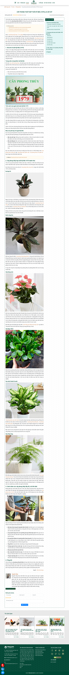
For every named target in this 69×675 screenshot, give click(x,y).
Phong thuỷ (18, 7)
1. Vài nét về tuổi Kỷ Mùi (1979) (52, 22)
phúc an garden (53, 662)
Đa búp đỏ (49, 35)
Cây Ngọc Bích (50, 41)
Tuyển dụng (41, 3)
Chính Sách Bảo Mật (38, 651)
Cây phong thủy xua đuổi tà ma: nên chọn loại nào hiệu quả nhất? (20, 27)
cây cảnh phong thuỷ (14, 63)
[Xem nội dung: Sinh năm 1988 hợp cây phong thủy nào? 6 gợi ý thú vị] (57, 622)
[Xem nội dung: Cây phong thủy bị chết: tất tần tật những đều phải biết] (27, 622)
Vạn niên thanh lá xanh (51, 42)
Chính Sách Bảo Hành (39, 655)
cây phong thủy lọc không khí (19, 206)
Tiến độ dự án (22, 3)
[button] (33, 641)
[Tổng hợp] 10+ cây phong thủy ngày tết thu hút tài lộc (18, 29)
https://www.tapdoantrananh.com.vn (11, 663)
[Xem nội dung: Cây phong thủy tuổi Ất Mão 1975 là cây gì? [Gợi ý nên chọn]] (42, 622)
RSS (20, 667)
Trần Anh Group (40, 570)
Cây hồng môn (49, 39)
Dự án (18, 3)
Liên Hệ (21, 666)
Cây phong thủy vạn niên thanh (12, 420)
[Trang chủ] (15, 3)
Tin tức (27, 3)
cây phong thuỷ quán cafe (23, 152)
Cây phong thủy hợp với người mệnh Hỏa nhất (19, 157)
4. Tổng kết (48, 51)
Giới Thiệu (22, 663)
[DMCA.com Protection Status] (57, 657)
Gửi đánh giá (25, 604)
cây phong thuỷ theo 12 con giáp (15, 34)
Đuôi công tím (49, 37)
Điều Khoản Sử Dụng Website (40, 649)
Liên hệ (53, 3)
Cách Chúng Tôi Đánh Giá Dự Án (25, 664)
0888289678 (8, 659)
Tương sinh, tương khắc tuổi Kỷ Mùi (53, 24)
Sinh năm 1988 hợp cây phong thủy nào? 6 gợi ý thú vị (56, 630)
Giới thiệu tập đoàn (47, 3)
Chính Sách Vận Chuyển (39, 652)
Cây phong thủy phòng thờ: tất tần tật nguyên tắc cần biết (19, 30)
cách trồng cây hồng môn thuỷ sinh (30, 324)
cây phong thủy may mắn (27, 167)
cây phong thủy (29, 41)
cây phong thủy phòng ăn (32, 421)
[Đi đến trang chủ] (34, 2)
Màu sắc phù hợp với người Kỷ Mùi (53, 29)
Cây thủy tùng (49, 44)
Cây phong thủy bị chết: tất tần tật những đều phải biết (26, 630)
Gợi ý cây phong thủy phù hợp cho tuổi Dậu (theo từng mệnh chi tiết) (11, 630)
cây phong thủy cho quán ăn (36, 152)
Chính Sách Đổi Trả (38, 654)
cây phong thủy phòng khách (22, 256)
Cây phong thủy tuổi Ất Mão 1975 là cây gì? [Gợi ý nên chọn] (41, 630)
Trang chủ (7, 7)
